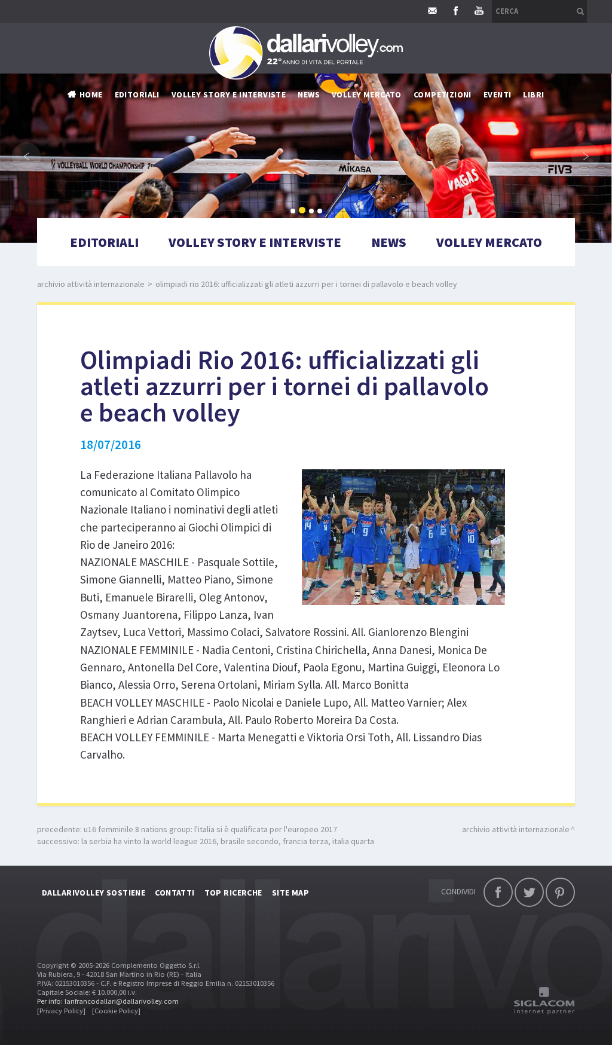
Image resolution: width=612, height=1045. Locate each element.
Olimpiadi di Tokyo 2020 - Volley (363, 244)
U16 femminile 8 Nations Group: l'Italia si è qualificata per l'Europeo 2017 (210, 829)
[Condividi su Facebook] (498, 892)
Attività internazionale (348, 154)
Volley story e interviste (229, 94)
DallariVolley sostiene (93, 892)
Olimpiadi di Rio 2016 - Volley (356, 208)
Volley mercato (367, 94)
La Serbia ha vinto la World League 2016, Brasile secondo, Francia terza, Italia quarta (227, 841)
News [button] (309, 94)
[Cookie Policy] (116, 1010)
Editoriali (137, 94)
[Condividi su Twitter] (529, 892)
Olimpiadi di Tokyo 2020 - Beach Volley (376, 261)
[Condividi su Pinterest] (560, 892)
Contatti (174, 892)
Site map (290, 892)
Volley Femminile (449, 136)
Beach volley (325, 190)
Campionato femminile (344, 136)
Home (91, 94)
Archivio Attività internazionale (91, 284)
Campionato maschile (342, 118)
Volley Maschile (447, 118)
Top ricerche (233, 892)
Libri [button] (533, 94)
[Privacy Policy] (61, 1010)
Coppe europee (328, 172)
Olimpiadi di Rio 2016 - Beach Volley (370, 226)
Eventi (498, 94)
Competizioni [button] (443, 94)
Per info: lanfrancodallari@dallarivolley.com (108, 1001)
